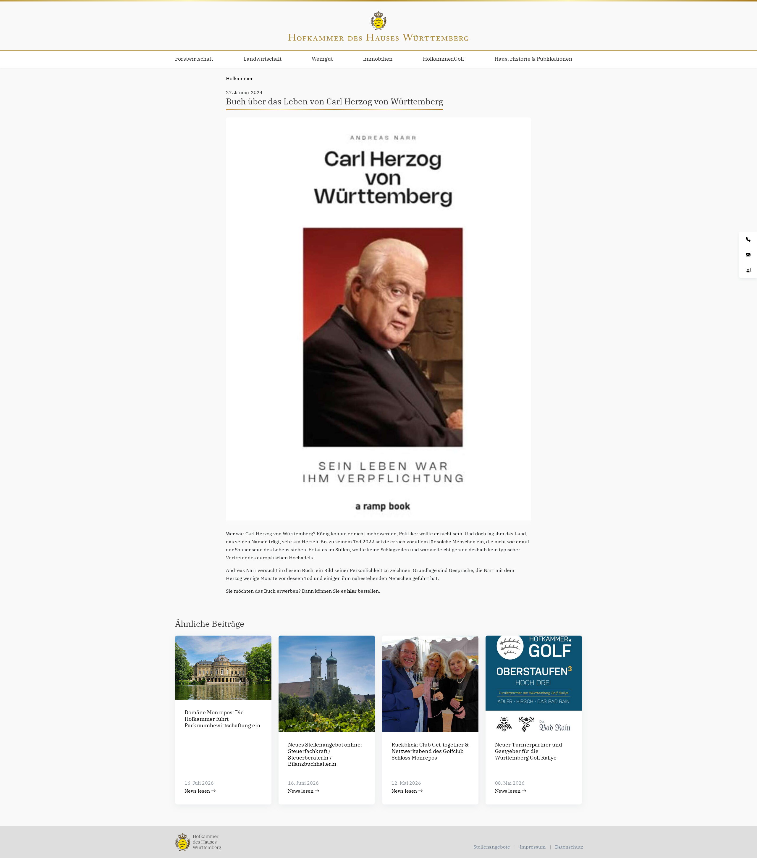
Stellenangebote (491, 847)
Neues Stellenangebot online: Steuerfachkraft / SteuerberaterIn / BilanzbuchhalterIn (325, 754)
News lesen (198, 791)
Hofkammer (239, 78)
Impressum (533, 847)
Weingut (322, 58)
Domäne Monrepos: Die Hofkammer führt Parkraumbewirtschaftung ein (223, 718)
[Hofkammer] (378, 26)
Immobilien (378, 58)
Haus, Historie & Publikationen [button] (533, 58)
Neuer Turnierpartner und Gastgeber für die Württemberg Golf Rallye (528, 751)
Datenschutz (569, 847)
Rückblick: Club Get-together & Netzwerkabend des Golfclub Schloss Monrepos (430, 751)
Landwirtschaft (262, 58)
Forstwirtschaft (194, 58)
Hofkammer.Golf (443, 58)
